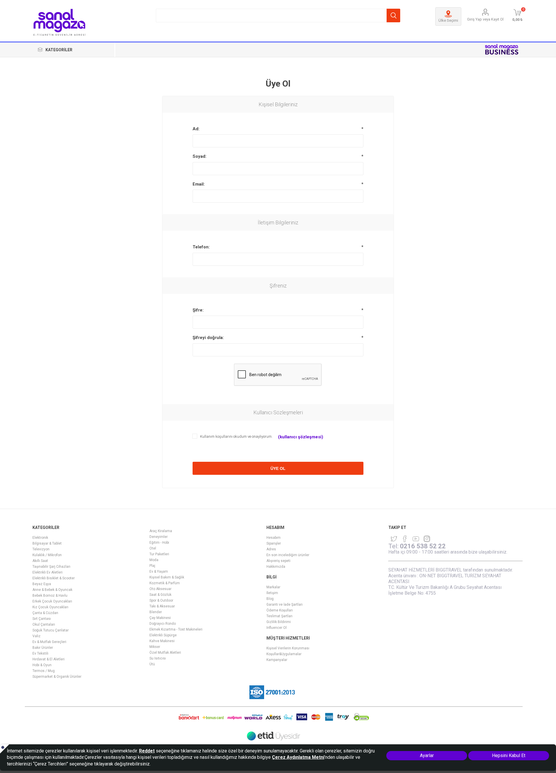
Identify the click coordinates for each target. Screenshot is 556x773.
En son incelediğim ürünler (287, 555)
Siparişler (273, 543)
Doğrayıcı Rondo (162, 624)
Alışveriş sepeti (278, 561)
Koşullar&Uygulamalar (283, 654)
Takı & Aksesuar (162, 606)
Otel (152, 548)
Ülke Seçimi (448, 20)
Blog (270, 599)
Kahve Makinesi (162, 641)
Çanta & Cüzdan (45, 613)
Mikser (154, 647)
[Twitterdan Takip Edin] (393, 538)
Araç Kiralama (160, 531)
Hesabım (273, 538)
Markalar (273, 587)
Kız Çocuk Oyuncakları (50, 607)
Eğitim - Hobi (159, 543)
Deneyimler (158, 537)
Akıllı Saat (40, 561)
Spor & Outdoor (161, 600)
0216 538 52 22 (423, 546)
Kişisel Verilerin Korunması (287, 648)
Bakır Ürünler (42, 648)
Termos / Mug (43, 671)
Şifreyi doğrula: (208, 337)
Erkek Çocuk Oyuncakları (52, 601)
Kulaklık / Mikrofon (47, 555)
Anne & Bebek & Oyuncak (52, 590)
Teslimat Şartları (279, 616)
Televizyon (41, 549)
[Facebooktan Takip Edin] (404, 538)
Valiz (36, 636)
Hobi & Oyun (42, 665)
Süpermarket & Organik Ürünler (56, 677)
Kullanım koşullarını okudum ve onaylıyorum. (236, 436)
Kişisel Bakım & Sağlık (166, 577)
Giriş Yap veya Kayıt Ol (485, 19)
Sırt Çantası (41, 619)
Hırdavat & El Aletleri (48, 659)
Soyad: (199, 156)
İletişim (272, 593)
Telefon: (201, 247)
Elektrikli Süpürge (163, 635)
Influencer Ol (276, 628)
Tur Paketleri (159, 554)
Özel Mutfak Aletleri (165, 653)
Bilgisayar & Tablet (47, 543)
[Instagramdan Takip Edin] (415, 538)
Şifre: (198, 310)
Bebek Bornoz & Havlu (49, 596)
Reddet (147, 751)
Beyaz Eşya (41, 584)
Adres (271, 549)
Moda (153, 560)
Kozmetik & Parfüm (164, 583)
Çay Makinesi (160, 618)
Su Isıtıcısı (157, 658)
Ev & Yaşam (158, 571)
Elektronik (40, 538)
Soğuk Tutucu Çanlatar (50, 630)
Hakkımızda (275, 567)
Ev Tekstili (40, 653)
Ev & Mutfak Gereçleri (49, 642)
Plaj (152, 566)
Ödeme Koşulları (279, 610)
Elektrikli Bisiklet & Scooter (53, 578)
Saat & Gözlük (160, 595)
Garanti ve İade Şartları (284, 604)
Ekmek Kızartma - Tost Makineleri (175, 629)
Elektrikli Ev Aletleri (47, 572)
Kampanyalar (276, 660)
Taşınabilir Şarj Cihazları (51, 567)
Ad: (196, 128)
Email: (199, 184)
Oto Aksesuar (160, 589)
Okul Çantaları (43, 624)
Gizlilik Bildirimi (278, 622)
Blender (155, 612)
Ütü (152, 664)
